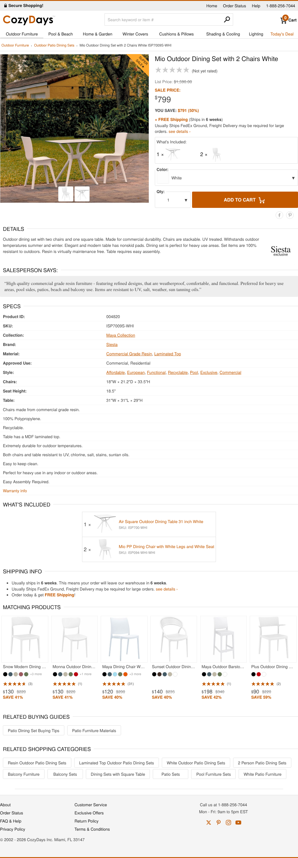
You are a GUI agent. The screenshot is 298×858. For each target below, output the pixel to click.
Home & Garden (97, 34)
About (5, 804)
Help (256, 5)
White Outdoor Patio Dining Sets (196, 763)
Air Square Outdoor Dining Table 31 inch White (161, 521)
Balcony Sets (65, 774)
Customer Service (90, 804)
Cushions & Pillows (176, 34)
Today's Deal (282, 34)
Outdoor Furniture (22, 34)
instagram (228, 822)
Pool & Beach (60, 34)
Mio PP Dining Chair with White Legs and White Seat (166, 546)
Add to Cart (240, 199)
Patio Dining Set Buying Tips (33, 730)
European (136, 372)
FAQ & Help (10, 821)
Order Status (234, 5)
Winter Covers (135, 34)
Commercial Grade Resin (129, 353)
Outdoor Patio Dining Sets (54, 45)
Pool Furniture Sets (213, 774)
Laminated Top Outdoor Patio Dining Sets (116, 763)
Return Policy (86, 821)
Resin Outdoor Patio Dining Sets (37, 763)
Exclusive (208, 372)
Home (211, 5)
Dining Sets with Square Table (118, 774)
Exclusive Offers (89, 813)
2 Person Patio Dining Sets (262, 763)
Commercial (231, 372)
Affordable (115, 372)
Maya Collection (120, 335)
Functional (156, 372)
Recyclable (178, 372)
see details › (180, 131)
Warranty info (15, 490)
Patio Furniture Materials (94, 730)
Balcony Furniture (24, 774)
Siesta (112, 344)
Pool (194, 372)
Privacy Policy (12, 829)
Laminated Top (167, 353)
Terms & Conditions (92, 829)
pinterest (218, 822)
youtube (238, 822)
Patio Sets (171, 774)
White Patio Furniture (262, 774)
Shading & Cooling (223, 34)
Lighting (256, 34)
